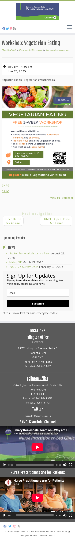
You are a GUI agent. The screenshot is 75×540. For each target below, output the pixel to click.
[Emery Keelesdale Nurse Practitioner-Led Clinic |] (37, 11)
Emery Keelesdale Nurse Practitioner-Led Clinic (33, 531)
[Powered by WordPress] (69, 531)
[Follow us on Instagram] (11, 28)
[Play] (4, 465)
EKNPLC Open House (56, 220)
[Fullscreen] (70, 465)
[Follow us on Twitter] (8, 28)
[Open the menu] (69, 27)
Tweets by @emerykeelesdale (37, 416)
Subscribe (38, 303)
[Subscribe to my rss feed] (15, 28)
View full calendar (61, 198)
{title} (5, 185)
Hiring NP (15, 262)
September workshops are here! (29, 253)
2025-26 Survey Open (23, 267)
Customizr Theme (46, 535)
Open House (13, 220)
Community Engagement (57, 49)
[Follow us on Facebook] (4, 28)
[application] (37, 447)
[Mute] (65, 465)
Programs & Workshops (31, 49)
